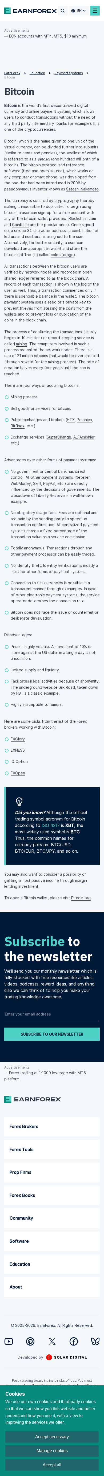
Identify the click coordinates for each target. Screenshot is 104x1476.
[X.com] (52, 1341)
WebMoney (21, 483)
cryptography (66, 200)
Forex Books (22, 1195)
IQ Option (19, 761)
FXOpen (18, 773)
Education (20, 1264)
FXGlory (18, 739)
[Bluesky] (95, 1341)
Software (19, 1241)
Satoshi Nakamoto (82, 189)
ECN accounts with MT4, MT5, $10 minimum (48, 36)
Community (21, 1218)
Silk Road (67, 687)
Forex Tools (21, 1149)
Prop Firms (20, 1172)
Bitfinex (18, 426)
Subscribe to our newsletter (52, 1034)
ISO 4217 (51, 825)
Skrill (37, 483)
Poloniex (84, 419)
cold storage (62, 254)
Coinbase (20, 224)
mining (21, 344)
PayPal (49, 483)
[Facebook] (73, 1341)
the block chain (70, 278)
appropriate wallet (44, 248)
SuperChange (59, 437)
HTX (71, 419)
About (16, 1287)
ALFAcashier (83, 437)
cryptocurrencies (40, 129)
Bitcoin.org (81, 898)
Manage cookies (52, 1450)
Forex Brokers (24, 1126)
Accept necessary (52, 1436)
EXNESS (18, 750)
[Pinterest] (30, 1341)
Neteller (82, 477)
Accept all (52, 1465)
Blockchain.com (82, 218)
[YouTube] (8, 1341)
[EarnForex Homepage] (30, 10)
